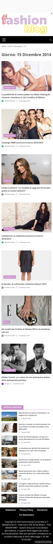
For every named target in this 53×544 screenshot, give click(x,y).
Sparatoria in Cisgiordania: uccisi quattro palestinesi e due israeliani (35, 461)
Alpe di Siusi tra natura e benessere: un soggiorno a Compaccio (34, 414)
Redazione (11, 510)
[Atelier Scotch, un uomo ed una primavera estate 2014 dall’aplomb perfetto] (26, 359)
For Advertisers (26, 514)
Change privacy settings (43, 542)
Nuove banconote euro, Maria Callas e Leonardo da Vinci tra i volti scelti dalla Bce (34, 473)
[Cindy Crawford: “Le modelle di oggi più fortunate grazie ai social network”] (26, 169)
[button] (51, 39)
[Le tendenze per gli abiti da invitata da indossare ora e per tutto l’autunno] (9, 451)
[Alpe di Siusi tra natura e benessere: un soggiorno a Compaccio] (9, 416)
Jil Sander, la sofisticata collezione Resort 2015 (23, 284)
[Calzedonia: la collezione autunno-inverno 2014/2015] (26, 217)
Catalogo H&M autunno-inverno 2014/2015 (22, 142)
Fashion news (9, 229)
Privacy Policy (26, 510)
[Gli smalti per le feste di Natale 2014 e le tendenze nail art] (26, 311)
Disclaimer (42, 510)
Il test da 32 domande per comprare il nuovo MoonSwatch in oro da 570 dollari (34, 438)
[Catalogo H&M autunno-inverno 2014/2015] (26, 124)
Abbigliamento (9, 87)
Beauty (6, 322)
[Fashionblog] (24, 24)
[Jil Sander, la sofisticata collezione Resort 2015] (26, 265)
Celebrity (7, 181)
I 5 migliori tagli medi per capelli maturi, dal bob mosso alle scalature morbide (35, 484)
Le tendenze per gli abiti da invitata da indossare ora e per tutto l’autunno (34, 449)
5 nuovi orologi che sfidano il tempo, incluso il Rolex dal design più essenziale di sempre (34, 497)
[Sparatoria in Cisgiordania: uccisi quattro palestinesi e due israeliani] (9, 463)
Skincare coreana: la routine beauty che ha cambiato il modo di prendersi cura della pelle (34, 426)
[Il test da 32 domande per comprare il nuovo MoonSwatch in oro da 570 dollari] (9, 440)
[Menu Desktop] (3, 39)
